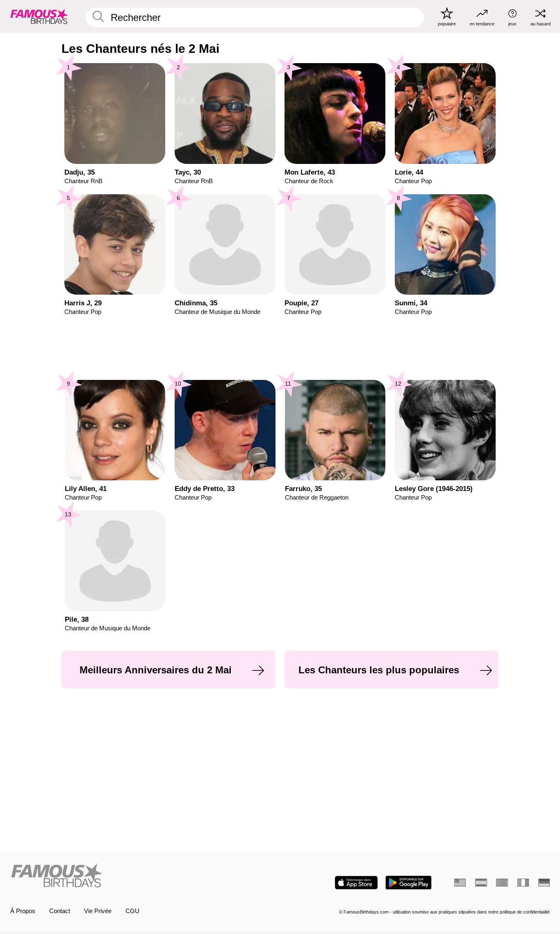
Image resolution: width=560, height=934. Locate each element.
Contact (59, 911)
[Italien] (523, 882)
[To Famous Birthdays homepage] (39, 16)
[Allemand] (544, 882)
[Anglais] (460, 882)
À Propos (22, 911)
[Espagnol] (481, 882)
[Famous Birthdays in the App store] (356, 882)
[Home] (142, 876)
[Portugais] (502, 882)
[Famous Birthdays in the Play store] (408, 882)
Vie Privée (98, 911)
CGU (132, 911)
